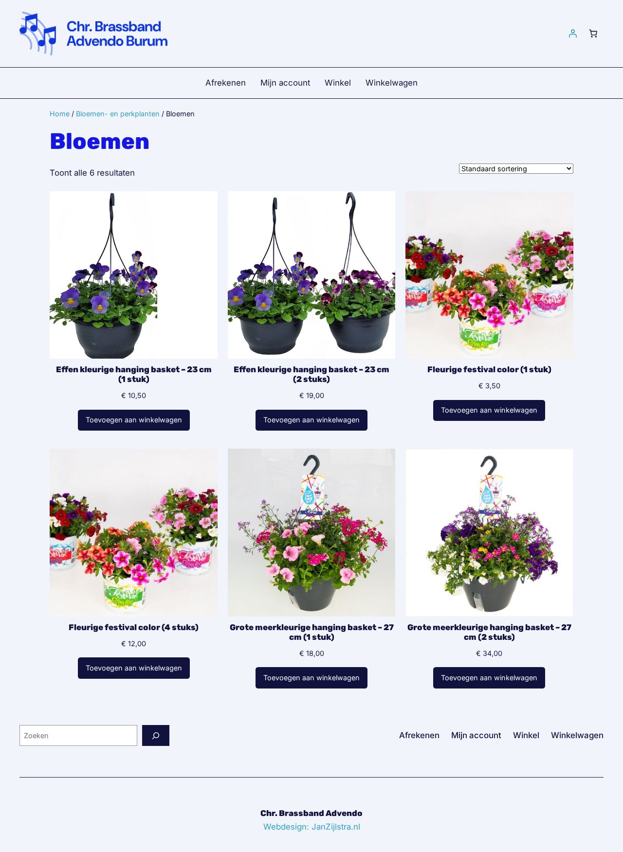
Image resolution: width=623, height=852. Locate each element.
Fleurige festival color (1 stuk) (489, 369)
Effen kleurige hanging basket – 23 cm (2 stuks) (311, 374)
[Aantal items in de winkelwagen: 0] (593, 33)
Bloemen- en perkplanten (118, 113)
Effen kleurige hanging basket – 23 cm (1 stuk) (134, 374)
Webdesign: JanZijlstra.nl (311, 827)
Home (60, 113)
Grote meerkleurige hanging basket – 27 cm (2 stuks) (489, 632)
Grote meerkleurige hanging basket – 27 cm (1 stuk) (312, 632)
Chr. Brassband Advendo (311, 813)
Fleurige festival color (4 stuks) (134, 627)
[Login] (573, 33)
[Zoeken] (155, 735)
